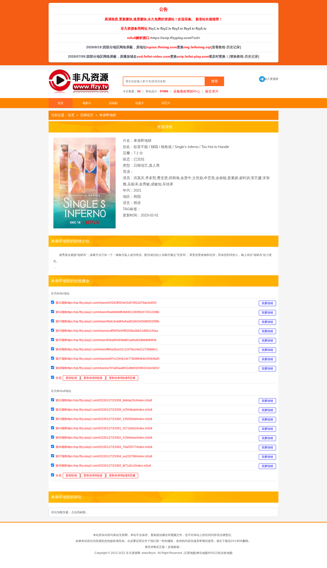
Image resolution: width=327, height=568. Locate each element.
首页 (60, 103)
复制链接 (71, 378)
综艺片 (166, 103)
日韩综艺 (87, 115)
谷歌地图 (226, 553)
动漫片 (139, 103)
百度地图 (190, 553)
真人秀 (154, 165)
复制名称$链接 (93, 378)
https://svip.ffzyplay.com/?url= (175, 38)
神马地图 (202, 553)
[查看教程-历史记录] (226, 47)
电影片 (87, 103)
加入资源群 (268, 79)
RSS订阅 (214, 553)
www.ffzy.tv (149, 553)
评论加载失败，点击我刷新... (69, 512)
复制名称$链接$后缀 (122, 378)
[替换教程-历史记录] (244, 56)
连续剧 (113, 103)
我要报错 (267, 303)
